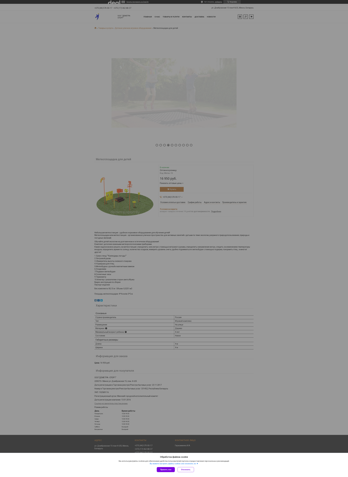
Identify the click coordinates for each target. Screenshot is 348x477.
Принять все (165, 470)
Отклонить (185, 470)
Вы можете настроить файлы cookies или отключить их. (173, 464)
